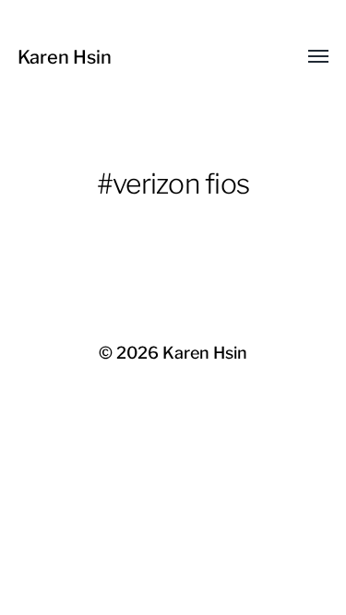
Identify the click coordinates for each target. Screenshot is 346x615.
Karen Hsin (65, 57)
